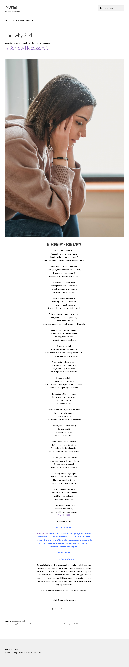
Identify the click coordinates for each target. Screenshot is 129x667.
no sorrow (42, 624)
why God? (74, 624)
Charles (32, 43)
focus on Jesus (23, 624)
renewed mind (51, 624)
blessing (13, 624)
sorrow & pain (63, 624)
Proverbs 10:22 (64, 515)
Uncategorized (19, 621)
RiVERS (11, 7)
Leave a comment (44, 43)
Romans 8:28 (42, 533)
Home (10, 20)
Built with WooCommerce (30, 652)
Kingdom (33, 624)
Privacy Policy (11, 652)
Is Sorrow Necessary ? (26, 48)
